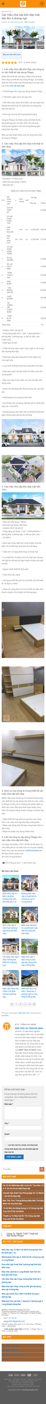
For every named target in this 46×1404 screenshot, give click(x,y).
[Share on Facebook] (16, 1004)
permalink (5, 1015)
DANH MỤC (8, 1379)
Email (7, 1134)
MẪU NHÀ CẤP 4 (7, 11)
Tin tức (5, 1359)
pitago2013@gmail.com (14, 1321)
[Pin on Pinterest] (30, 1004)
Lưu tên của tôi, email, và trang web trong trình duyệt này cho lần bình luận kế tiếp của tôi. (21, 1148)
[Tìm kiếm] (42, 4)
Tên (6, 1123)
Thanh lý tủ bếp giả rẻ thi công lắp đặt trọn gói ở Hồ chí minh (21, 1217)
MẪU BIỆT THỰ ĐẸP (10, 1346)
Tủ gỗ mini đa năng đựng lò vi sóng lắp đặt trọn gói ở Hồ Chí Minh (23, 1209)
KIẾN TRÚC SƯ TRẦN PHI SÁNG (29, 1028)
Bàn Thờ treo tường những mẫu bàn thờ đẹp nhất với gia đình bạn (23, 1202)
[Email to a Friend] (25, 1004)
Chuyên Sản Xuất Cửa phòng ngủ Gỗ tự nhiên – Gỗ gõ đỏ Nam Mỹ (23, 1194)
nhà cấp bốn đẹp (17, 86)
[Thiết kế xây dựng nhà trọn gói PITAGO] (23, 4)
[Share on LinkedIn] (34, 1004)
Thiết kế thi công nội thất (12, 1355)
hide (18, 55)
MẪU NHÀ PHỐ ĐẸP (20, 1379)
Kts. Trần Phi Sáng (28, 22)
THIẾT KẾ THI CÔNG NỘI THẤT (23, 1384)
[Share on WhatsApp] (12, 1004)
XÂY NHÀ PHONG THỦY (29, 1381)
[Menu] (3, 4)
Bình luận (8, 1104)
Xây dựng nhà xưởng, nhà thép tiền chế (23, 1386)
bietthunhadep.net (34, 850)
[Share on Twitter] (21, 1004)
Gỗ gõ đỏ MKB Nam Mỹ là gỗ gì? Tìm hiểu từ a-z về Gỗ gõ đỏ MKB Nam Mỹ (23, 1187)
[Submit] (42, 1169)
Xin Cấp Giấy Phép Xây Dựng (23, 1383)
